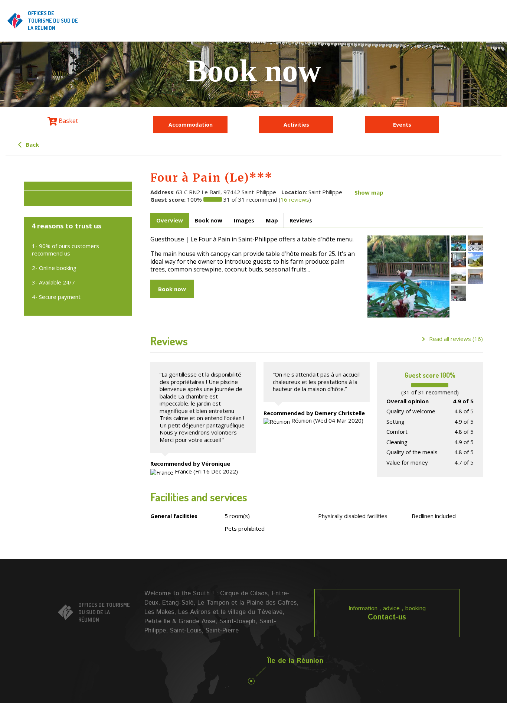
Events (402, 124)
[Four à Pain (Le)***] (408, 276)
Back (31, 144)
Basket (67, 121)
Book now (172, 289)
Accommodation (191, 124)
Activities (296, 124)
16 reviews (295, 199)
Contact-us (387, 617)
